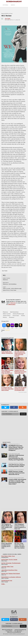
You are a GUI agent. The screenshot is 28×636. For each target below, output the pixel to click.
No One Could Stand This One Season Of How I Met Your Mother (20, 546)
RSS (23, 619)
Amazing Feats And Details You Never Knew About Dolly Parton (20, 372)
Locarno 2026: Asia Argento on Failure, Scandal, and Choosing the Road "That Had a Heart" (17, 482)
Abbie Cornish (7, 313)
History (5, 317)
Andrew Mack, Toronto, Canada (9, 559)
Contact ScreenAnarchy (20, 629)
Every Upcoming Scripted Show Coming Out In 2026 (6, 546)
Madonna (5, 312)
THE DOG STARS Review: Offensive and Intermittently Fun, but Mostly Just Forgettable (16, 457)
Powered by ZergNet (23, 392)
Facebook (14, 619)
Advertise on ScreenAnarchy (14, 632)
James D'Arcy (6, 315)
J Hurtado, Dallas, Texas (7, 566)
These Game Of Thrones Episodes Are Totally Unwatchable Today (20, 389)
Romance (11, 317)
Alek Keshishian (14, 312)
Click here (13, 303)
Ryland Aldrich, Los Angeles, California (11, 577)
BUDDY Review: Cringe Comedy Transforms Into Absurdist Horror (16, 473)
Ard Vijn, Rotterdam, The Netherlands (10, 563)
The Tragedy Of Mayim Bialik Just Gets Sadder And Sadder (6, 527)
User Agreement (18, 630)
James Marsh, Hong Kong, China (9, 570)
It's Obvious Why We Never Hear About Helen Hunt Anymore (7, 389)
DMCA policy (11, 304)
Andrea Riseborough (18, 313)
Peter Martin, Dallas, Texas (8, 556)
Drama (23, 315)
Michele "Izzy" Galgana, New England (10, 573)
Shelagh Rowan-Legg (6, 580)
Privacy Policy (9, 630)
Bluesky (6, 619)
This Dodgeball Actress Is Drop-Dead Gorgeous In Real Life (20, 527)
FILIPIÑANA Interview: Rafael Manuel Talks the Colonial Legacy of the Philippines (16, 448)
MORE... (3, 584)
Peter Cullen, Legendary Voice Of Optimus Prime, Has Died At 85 (7, 372)
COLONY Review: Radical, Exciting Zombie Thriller (17, 465)
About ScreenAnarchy (7, 629)
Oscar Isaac (16, 315)
